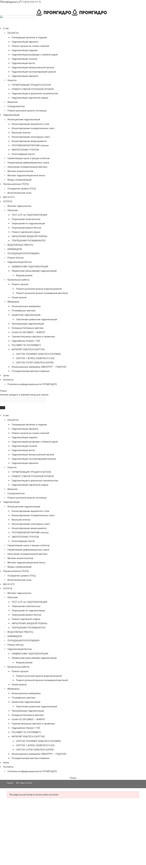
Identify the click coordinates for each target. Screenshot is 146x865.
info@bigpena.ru (10, 2)
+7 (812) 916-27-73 (31, 2)
